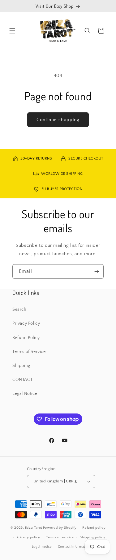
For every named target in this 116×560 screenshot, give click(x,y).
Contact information (74, 547)
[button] (12, 31)
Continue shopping (58, 119)
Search (19, 309)
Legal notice (42, 547)
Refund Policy (26, 337)
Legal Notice (24, 393)
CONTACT (22, 379)
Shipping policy (92, 537)
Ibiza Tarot (33, 528)
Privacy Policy (26, 323)
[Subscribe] (96, 271)
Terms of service (60, 537)
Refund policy (93, 528)
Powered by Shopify (60, 528)
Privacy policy (28, 537)
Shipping (21, 365)
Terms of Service (29, 351)
